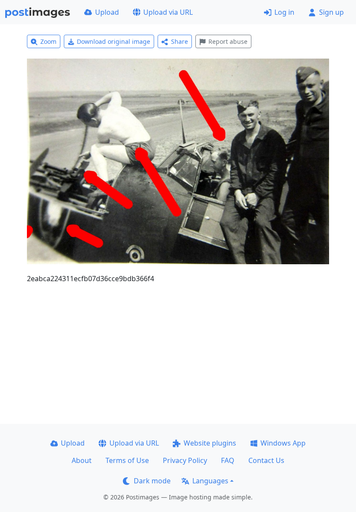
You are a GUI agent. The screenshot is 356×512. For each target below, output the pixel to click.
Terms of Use (127, 460)
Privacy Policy (185, 460)
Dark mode (152, 481)
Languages (210, 481)
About (82, 460)
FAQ (227, 460)
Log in (284, 12)
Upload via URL (168, 12)
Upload (107, 12)
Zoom (48, 41)
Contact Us (266, 460)
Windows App (283, 443)
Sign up (331, 12)
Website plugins (210, 443)
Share (179, 41)
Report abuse (227, 41)
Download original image (113, 41)
